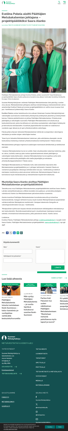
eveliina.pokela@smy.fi (47, 220)
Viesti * (38, 247)
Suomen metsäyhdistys (43, 422)
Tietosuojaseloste (9, 373)
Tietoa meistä (41, 349)
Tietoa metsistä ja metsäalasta (49, 371)
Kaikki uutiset (56, 278)
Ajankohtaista (42, 353)
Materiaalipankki (42, 385)
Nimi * (5, 247)
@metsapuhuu (40, 415)
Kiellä (59, 427)
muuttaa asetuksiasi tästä (10, 429)
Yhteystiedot (41, 376)
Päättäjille (40, 367)
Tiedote (10, 25)
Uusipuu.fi (6, 406)
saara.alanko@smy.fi (52, 222)
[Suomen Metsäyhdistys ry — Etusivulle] (8, 2)
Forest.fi (5, 397)
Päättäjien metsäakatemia (37, 25)
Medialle (39, 380)
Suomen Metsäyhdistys (21, 25)
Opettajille (40, 362)
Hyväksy (50, 427)
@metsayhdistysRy (42, 407)
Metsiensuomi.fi (8, 402)
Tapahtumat (41, 358)
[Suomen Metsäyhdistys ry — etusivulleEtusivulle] (11, 339)
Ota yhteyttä (7, 367)
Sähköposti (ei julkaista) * (12, 256)
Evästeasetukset (8, 370)
